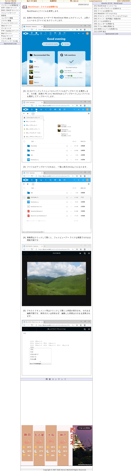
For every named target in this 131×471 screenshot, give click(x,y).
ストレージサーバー (8, 13)
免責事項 (53, 1)
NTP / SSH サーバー (9, 8)
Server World (10, 1)
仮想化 (3, 15)
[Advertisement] (56, 403)
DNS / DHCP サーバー (10, 10)
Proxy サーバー (7, 36)
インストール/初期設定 (9, 5)
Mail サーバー (6, 33)
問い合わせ (74, 1)
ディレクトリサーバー (9, 23)
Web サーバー (6, 26)
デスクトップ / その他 (9, 41)
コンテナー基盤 (7, 18)
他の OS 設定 (32, 1)
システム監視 (6, 38)
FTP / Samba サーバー (10, 31)
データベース (6, 28)
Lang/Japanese (95, 1)
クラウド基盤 (6, 20)
